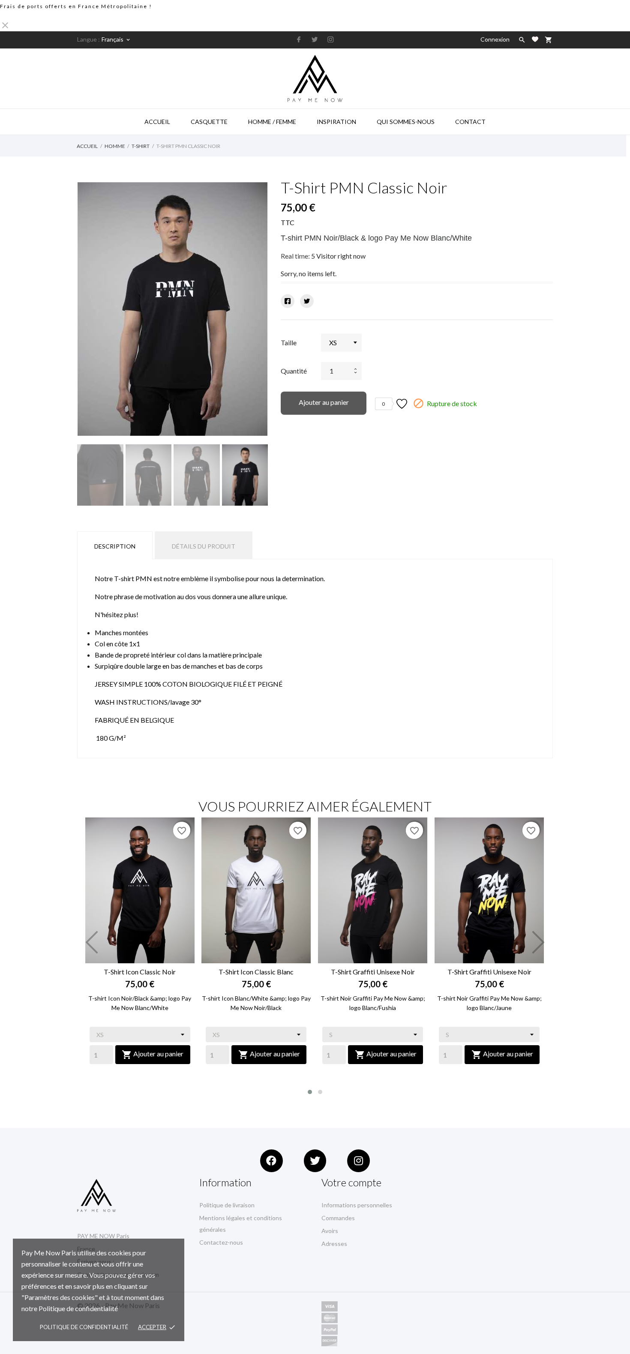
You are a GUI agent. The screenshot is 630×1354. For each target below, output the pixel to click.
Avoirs (329, 1230)
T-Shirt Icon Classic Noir (140, 972)
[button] (310, 1092)
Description (114, 546)
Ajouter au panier (324, 402)
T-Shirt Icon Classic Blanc (256, 972)
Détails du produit (203, 546)
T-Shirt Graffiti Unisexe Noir (373, 972)
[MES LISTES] (535, 39)
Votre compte (351, 1182)
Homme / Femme (272, 121)
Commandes (338, 1217)
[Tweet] (307, 301)
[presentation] (91, 942)
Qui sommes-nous (406, 121)
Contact (470, 121)
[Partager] (287, 301)
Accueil (157, 121)
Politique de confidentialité (84, 1327)
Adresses (334, 1243)
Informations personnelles (356, 1205)
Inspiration (336, 121)
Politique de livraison (227, 1205)
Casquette (209, 121)
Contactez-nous (221, 1242)
